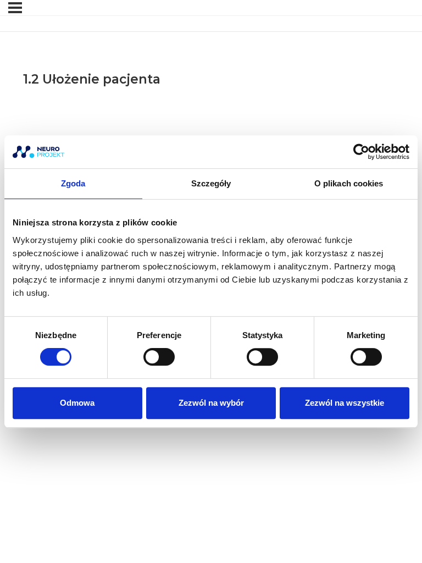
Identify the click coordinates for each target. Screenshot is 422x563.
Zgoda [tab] (73, 183)
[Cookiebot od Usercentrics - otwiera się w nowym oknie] (361, 151)
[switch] (159, 357)
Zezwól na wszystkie (344, 402)
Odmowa (77, 402)
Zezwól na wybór (211, 402)
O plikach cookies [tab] (349, 183)
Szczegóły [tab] (211, 183)
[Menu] (15, 7)
